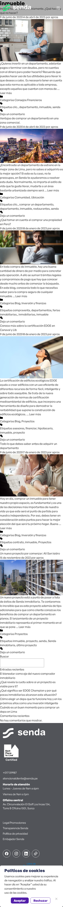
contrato (18, 542)
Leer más (6, 93)
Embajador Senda (13, 839)
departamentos (41, 310)
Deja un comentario (12, 114)
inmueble (45, 107)
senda (56, 107)
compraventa (21, 310)
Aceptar (20, 900)
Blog (17, 303)
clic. (15, 107)
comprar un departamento (36, 204)
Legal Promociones (14, 822)
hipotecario (45, 428)
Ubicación (37, 197)
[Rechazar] (56, 898)
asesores (18, 428)
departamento (28, 107)
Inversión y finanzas (34, 303)
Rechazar (40, 900)
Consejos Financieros (28, 100)
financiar (31, 428)
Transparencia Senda (15, 828)
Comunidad (22, 197)
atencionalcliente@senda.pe (20, 778)
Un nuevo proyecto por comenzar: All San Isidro (30, 553)
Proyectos (28, 421)
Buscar (4, 656)
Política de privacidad (15, 833)
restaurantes (41, 208)
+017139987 (10, 772)
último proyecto (26, 645)
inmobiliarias (27, 314)
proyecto (19, 432)
